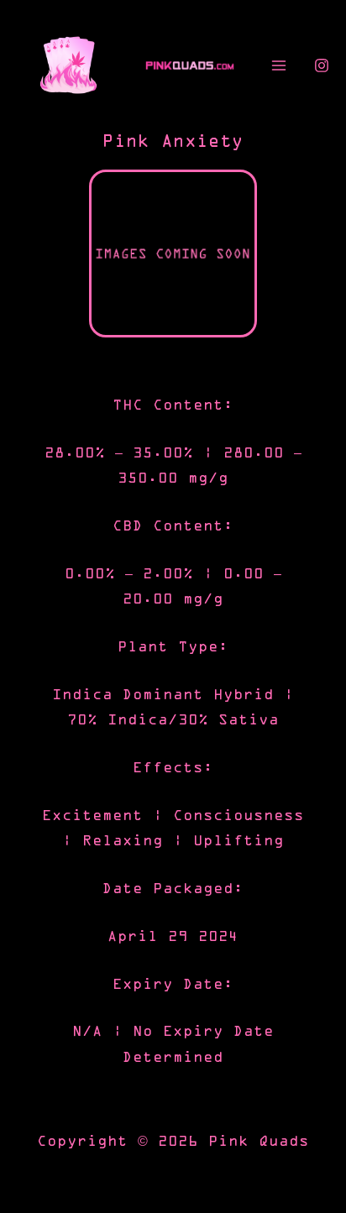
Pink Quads (258, 1141)
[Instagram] (321, 65)
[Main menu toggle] (278, 66)
